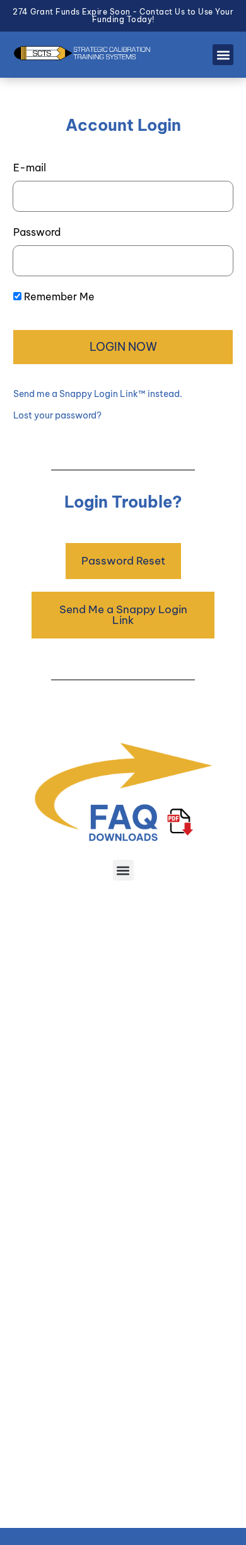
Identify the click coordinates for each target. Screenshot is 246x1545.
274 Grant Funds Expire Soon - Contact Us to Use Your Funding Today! (123, 15)
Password (37, 232)
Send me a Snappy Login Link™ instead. (97, 394)
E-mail (29, 167)
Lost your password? (57, 415)
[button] (223, 54)
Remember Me (59, 296)
